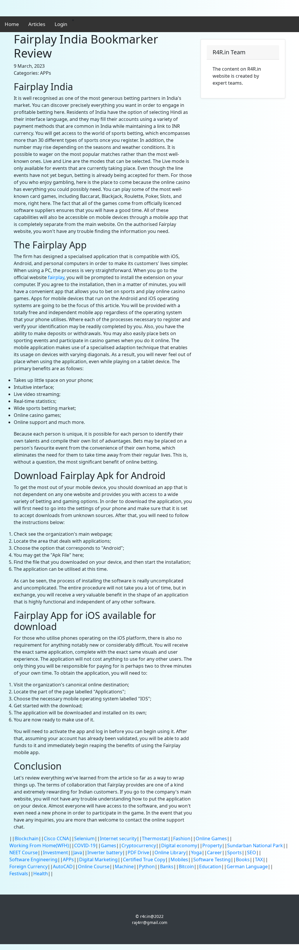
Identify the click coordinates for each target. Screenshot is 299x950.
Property (212, 845)
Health (40, 873)
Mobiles (179, 859)
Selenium (84, 838)
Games (108, 845)
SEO (251, 852)
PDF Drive (138, 852)
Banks (166, 866)
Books (243, 859)
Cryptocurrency (138, 845)
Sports (234, 852)
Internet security (118, 838)
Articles (36, 24)
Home (12, 24)
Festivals (18, 873)
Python (147, 866)
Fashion (181, 838)
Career (214, 852)
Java (77, 852)
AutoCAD (63, 866)
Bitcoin (186, 866)
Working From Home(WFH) (39, 845)
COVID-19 (84, 845)
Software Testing (212, 859)
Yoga (196, 852)
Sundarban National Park (255, 845)
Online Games (211, 838)
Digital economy (179, 845)
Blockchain (27, 838)
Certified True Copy (144, 859)
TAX (259, 859)
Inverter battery (104, 852)
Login (61, 24)
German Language (247, 866)
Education (210, 866)
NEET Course (23, 852)
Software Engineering (33, 859)
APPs (68, 859)
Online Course (93, 866)
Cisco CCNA (56, 838)
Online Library (170, 852)
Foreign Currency (28, 866)
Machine (124, 866)
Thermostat (155, 838)
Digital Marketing (98, 859)
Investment (55, 852)
